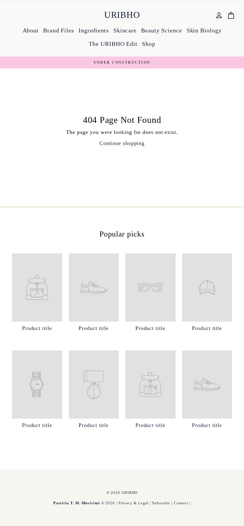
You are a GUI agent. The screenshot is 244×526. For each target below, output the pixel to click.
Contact (181, 503)
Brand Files (58, 30)
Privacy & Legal (133, 503)
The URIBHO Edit (113, 43)
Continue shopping (122, 143)
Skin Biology (204, 30)
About (31, 30)
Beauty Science (161, 30)
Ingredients (94, 30)
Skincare (125, 30)
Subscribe (161, 503)
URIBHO (122, 15)
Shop (148, 43)
